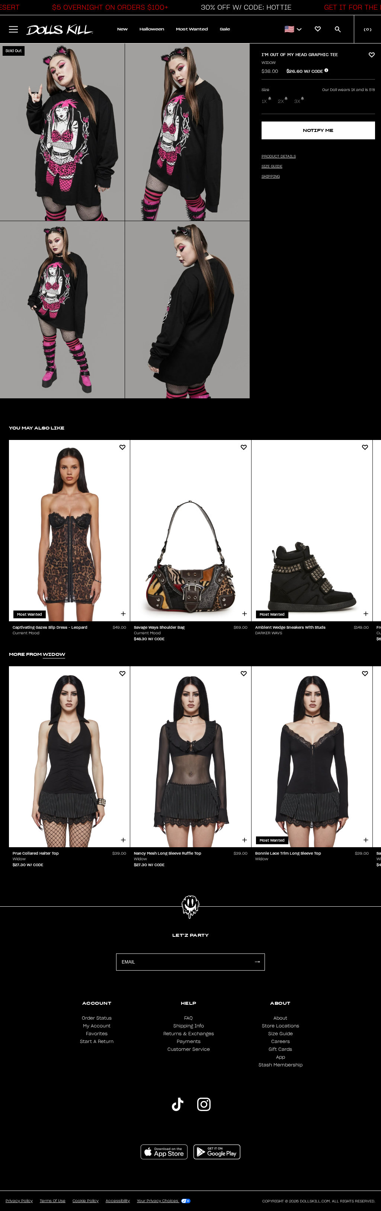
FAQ (188, 1018)
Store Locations (280, 1026)
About (280, 1018)
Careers (280, 1041)
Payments (189, 1041)
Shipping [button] (271, 176)
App (280, 1057)
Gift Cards (280, 1049)
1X (264, 101)
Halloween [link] (152, 29)
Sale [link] (225, 29)
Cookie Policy (86, 1201)
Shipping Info (188, 1026)
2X (281, 101)
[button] (108, 7)
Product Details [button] (279, 156)
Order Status (97, 1018)
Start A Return (96, 1041)
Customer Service (188, 1049)
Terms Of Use (52, 1201)
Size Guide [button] (272, 166)
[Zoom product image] (62, 132)
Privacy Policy (19, 1201)
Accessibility (118, 1201)
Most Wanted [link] (192, 29)
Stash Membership (280, 1065)
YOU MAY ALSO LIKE (36, 428)
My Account (97, 1026)
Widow (269, 63)
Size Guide (280, 1034)
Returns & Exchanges (188, 1034)
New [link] (122, 29)
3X (297, 101)
